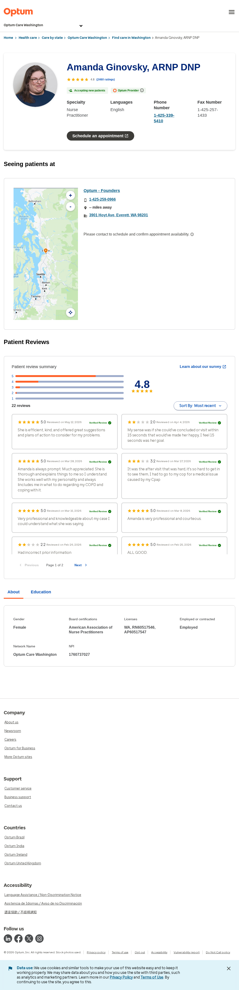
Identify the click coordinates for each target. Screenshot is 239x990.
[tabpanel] (119, 636)
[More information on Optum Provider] (142, 90)
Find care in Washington (131, 38)
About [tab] (13, 592)
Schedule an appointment (97, 136)
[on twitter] (29, 938)
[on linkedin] (8, 938)
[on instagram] (39, 938)
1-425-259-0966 (102, 199)
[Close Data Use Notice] (229, 968)
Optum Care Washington (23, 25)
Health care (28, 38)
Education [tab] (41, 592)
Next (78, 565)
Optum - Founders (102, 190)
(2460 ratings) (105, 79)
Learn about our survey (200, 367)
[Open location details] (46, 251)
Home (8, 38)
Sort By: (197, 405)
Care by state (52, 38)
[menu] (231, 12)
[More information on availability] (192, 234)
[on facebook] (18, 938)
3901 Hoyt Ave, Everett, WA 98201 (118, 215)
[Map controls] (70, 312)
